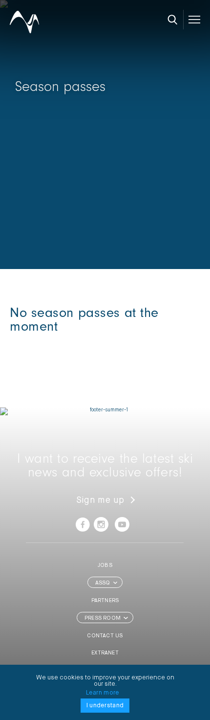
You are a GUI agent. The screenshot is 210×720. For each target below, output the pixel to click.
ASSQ (102, 582)
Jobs (105, 565)
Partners (105, 600)
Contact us (105, 635)
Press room (102, 618)
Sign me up (100, 500)
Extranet (105, 652)
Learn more (103, 693)
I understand (105, 705)
